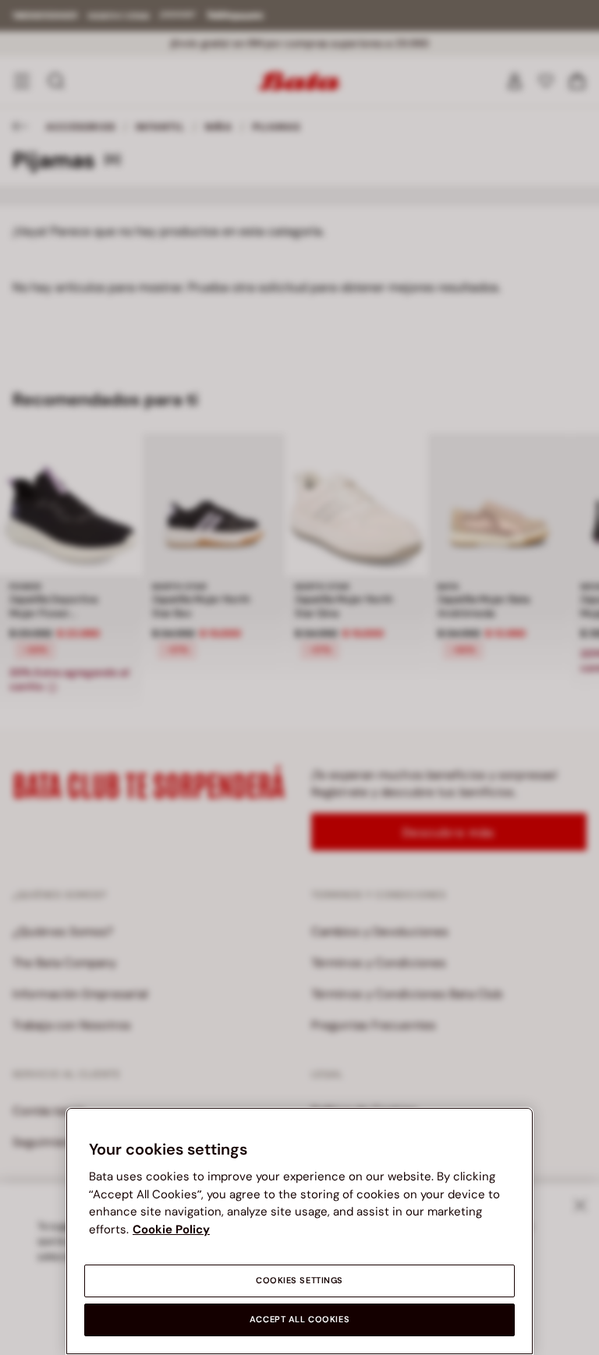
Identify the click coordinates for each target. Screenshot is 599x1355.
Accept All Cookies (299, 1319)
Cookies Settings (299, 1280)
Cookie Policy (171, 1229)
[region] (299, 1231)
